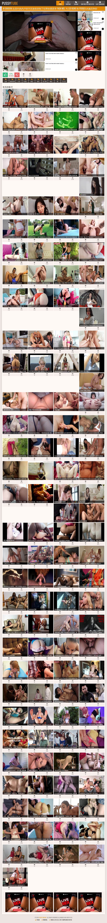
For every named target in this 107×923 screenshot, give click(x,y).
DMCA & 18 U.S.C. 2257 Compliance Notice (61, 920)
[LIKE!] (5, 74)
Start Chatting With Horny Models (54, 53)
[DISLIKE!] (17, 74)
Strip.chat (48, 59)
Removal (45, 920)
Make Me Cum (96, 12)
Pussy (10, 3)
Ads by (74, 135)
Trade (38, 920)
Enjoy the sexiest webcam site (98, 23)
